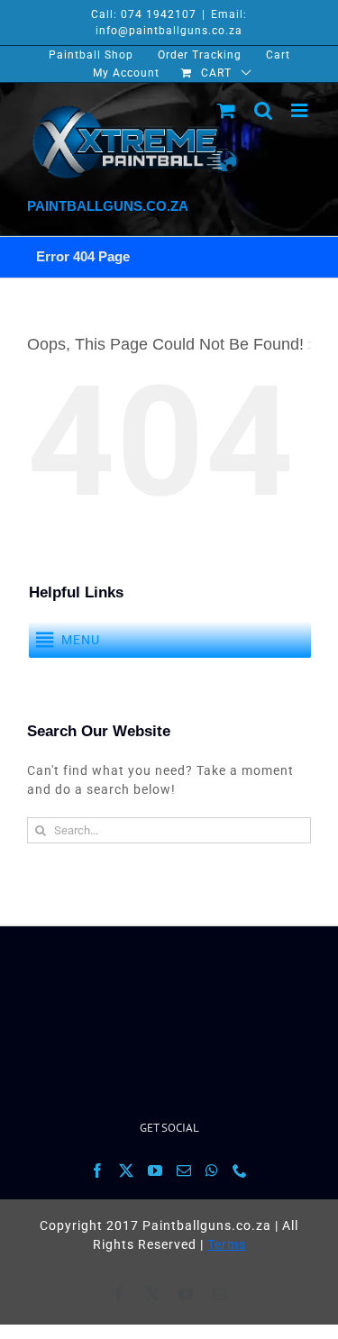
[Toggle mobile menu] (301, 110)
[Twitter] (126, 1170)
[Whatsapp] (212, 1170)
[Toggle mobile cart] (226, 110)
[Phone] (240, 1170)
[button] (80, 640)
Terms (226, 1244)
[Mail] (184, 1170)
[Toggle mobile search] (263, 110)
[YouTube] (155, 1170)
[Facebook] (97, 1170)
